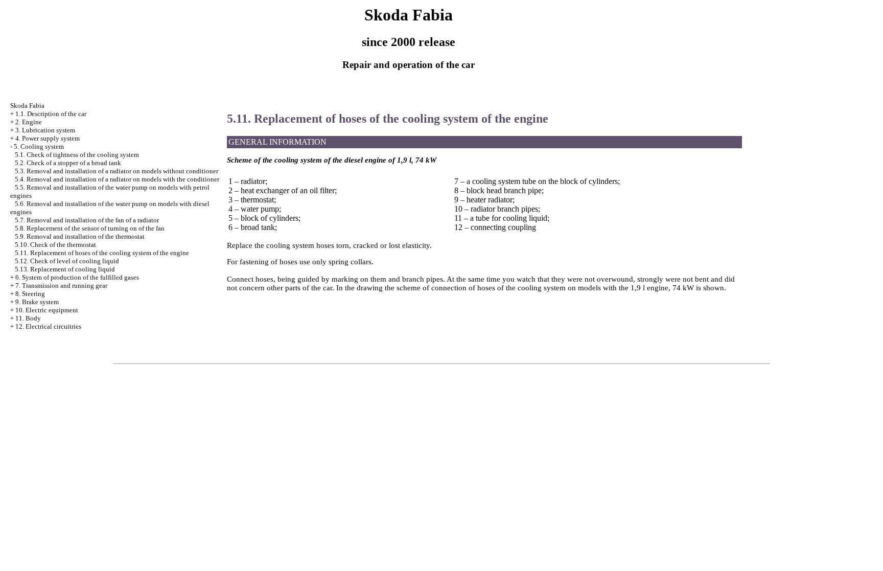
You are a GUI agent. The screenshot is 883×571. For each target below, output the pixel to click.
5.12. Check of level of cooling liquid (67, 261)
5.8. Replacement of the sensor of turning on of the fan (90, 228)
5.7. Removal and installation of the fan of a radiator (87, 220)
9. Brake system (37, 302)
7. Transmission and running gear (61, 285)
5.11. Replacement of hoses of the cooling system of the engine (102, 253)
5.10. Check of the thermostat (55, 244)
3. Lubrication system (45, 130)
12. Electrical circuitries (48, 326)
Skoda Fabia (27, 105)
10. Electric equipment (46, 310)
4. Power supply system (47, 138)
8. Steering (30, 294)
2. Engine (28, 122)
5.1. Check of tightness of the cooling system (77, 154)
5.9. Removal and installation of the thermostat (80, 236)
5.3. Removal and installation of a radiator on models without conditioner (116, 171)
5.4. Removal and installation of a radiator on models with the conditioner (117, 179)
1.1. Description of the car (50, 114)
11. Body (28, 318)
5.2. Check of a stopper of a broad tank (68, 163)
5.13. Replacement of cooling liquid (65, 269)
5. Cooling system (39, 146)
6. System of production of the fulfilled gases (77, 277)
